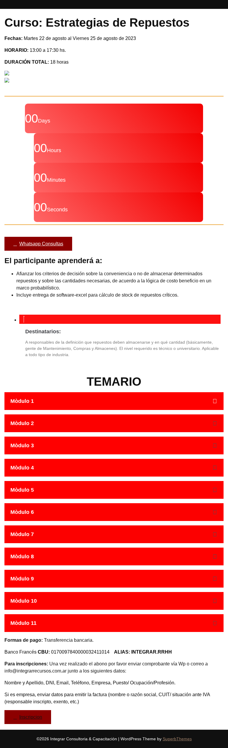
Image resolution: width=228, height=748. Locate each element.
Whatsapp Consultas (41, 243)
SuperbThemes (177, 738)
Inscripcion (30, 717)
